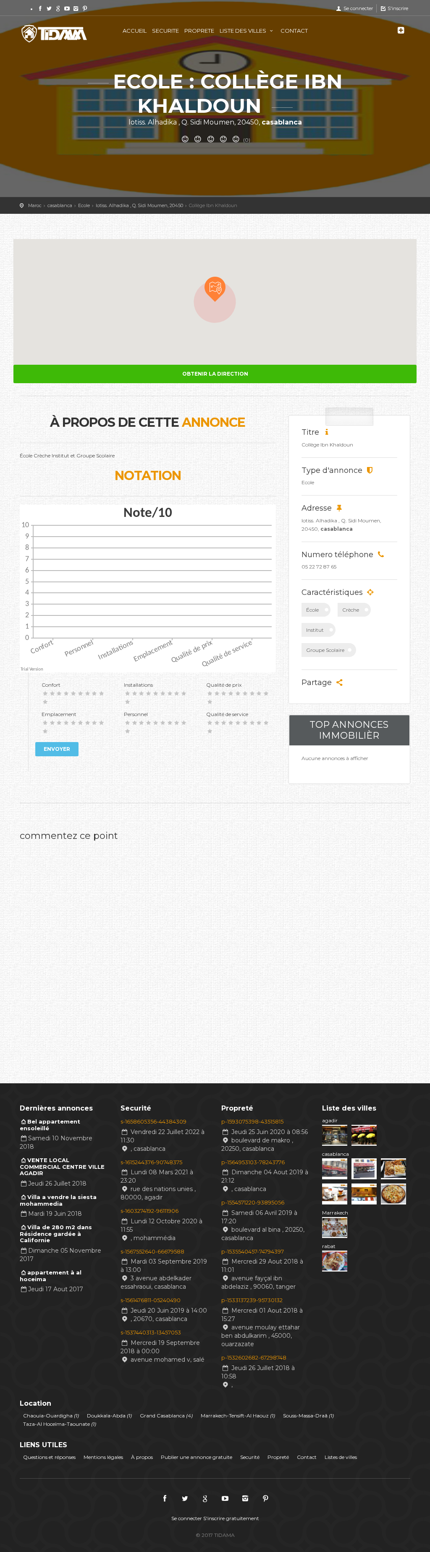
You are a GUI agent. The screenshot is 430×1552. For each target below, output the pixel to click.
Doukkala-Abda (109, 1415)
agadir (330, 1120)
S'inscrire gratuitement (231, 1518)
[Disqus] (148, 951)
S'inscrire (397, 8)
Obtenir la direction (215, 374)
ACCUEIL (135, 30)
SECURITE (165, 30)
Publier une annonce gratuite (196, 1457)
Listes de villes (341, 1457)
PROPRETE (199, 30)
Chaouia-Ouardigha (51, 1415)
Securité (250, 1457)
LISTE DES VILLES (243, 30)
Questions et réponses (49, 1457)
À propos (142, 1457)
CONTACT (294, 30)
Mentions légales (103, 1457)
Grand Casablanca (166, 1415)
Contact (307, 1457)
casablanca (335, 1154)
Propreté (278, 1457)
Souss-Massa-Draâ (308, 1415)
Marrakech (335, 1212)
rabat (329, 1246)
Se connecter (357, 8)
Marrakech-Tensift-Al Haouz (238, 1415)
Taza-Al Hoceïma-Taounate (59, 1424)
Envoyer (57, 749)
